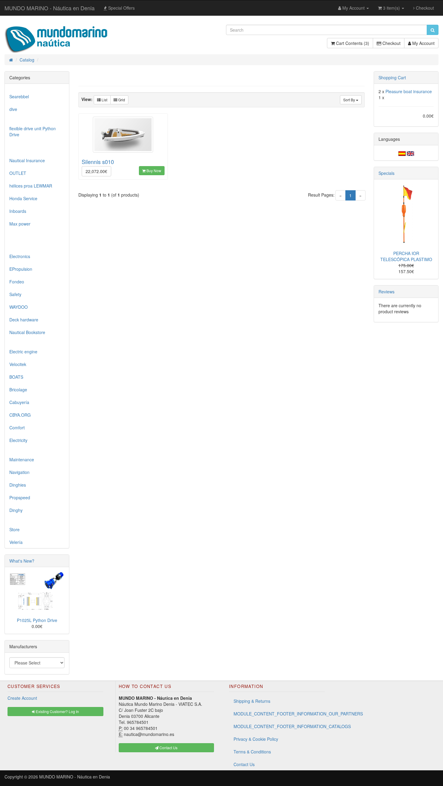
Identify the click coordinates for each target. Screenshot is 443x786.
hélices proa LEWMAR (30, 186)
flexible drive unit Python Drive (32, 131)
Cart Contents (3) (352, 43)
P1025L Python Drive (37, 620)
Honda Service (23, 198)
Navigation (19, 472)
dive (13, 109)
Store (14, 529)
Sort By (349, 99)
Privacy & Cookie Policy (256, 739)
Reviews (386, 292)
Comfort (17, 428)
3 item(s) (391, 8)
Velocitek (17, 364)
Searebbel (19, 96)
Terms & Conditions (252, 752)
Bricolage (18, 390)
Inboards (17, 211)
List (104, 99)
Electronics (19, 256)
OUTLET (17, 173)
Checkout (424, 8)
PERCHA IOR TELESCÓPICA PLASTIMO (406, 256)
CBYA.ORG (20, 415)
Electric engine (23, 352)
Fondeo (16, 282)
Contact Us (244, 764)
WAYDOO (18, 307)
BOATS (16, 377)
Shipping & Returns (252, 701)
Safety (15, 294)
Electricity (18, 440)
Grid (121, 99)
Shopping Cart (392, 77)
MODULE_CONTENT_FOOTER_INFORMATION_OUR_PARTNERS (279, 714)
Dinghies (17, 485)
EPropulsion (20, 269)
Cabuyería (19, 402)
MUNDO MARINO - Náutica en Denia (50, 8)
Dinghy (16, 510)
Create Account (22, 698)
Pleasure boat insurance (408, 91)
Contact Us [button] (168, 747)
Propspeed (19, 497)
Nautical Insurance (27, 160)
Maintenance (21, 459)
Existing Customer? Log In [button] (57, 711)
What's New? (21, 561)
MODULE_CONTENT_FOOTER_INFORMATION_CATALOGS (279, 726)
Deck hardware (23, 320)
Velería (16, 542)
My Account (423, 43)
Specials (386, 173)
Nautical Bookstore (27, 332)
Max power (19, 224)
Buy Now (153, 170)
